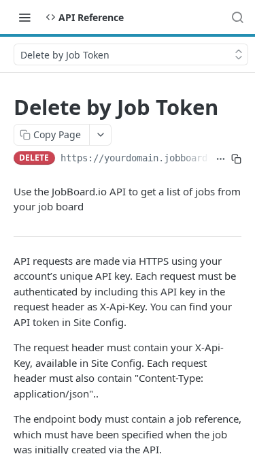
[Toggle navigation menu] (24, 17)
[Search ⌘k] (237, 17)
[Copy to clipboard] (236, 159)
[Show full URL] (221, 159)
